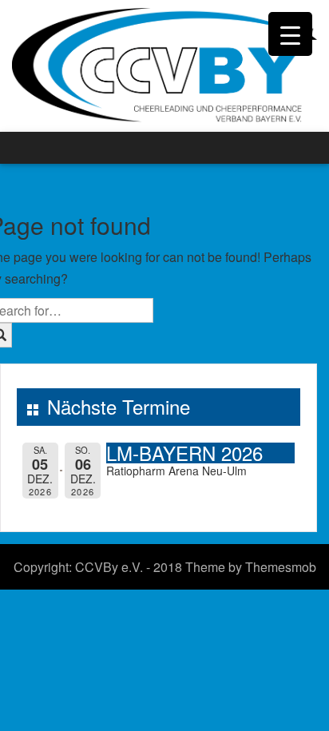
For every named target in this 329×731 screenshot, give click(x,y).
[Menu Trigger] (290, 34)
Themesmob (280, 567)
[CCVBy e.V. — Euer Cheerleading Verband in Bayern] (164, 64)
